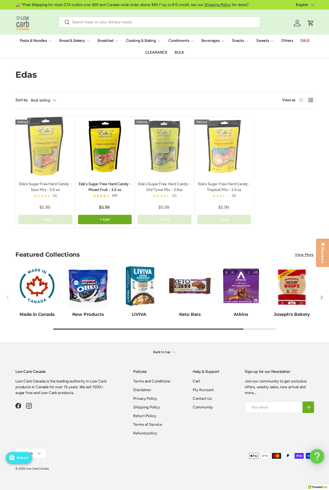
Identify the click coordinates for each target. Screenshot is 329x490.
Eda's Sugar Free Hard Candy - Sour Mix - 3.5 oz (45, 187)
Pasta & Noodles (33, 40)
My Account (203, 390)
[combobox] (159, 22)
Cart (196, 381)
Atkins (241, 314)
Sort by (21, 100)
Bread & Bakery (72, 40)
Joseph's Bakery (292, 314)
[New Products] (88, 286)
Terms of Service (147, 424)
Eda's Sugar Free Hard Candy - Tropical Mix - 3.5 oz (224, 187)
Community (203, 407)
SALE (304, 40)
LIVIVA (139, 314)
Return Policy (144, 416)
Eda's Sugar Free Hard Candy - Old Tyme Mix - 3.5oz (164, 187)
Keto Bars (190, 314)
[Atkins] (241, 286)
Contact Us (202, 398)
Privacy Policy (145, 398)
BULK (179, 52)
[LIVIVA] (139, 286)
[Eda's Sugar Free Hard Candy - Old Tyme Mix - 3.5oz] (164, 146)
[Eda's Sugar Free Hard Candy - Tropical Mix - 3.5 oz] (224, 146)
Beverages (210, 40)
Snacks (238, 40)
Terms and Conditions (151, 381)
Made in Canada (37, 314)
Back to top (162, 352)
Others (287, 40)
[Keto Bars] (190, 286)
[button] (310, 23)
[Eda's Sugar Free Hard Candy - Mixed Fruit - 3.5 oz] (105, 146)
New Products (88, 314)
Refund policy (145, 433)
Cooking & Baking (141, 40)
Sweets (262, 40)
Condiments (178, 40)
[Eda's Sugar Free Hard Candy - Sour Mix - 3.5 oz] (45, 146)
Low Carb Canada (37, 468)
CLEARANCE (156, 52)
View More (304, 254)
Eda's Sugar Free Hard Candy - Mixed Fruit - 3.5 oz (105, 187)
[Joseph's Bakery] (292, 286)
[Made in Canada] (37, 286)
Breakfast (106, 40)
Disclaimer (142, 390)
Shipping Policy (217, 4)
